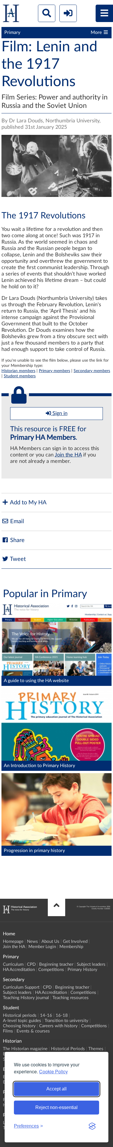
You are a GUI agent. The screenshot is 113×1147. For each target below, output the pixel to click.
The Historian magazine (25, 1049)
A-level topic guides (22, 1021)
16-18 (62, 1015)
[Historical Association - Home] (20, 911)
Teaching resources (70, 998)
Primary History (82, 969)
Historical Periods (68, 1049)
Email (16, 521)
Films (8, 1031)
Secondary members (92, 371)
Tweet (17, 559)
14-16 (46, 1015)
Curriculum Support (21, 987)
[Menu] (104, 13)
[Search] (46, 13)
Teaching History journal (26, 998)
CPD (31, 964)
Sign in (59, 413)
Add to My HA (28, 502)
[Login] (68, 13)
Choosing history (19, 1026)
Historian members (18, 371)
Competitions (51, 969)
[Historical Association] (11, 15)
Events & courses (33, 1031)
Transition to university (66, 1021)
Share (17, 540)
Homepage (13, 941)
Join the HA (68, 455)
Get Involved (75, 941)
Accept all (56, 1088)
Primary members (54, 371)
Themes (95, 1049)
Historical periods (20, 1015)
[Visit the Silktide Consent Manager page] (92, 1126)
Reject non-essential (56, 1107)
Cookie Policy (53, 1071)
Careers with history (58, 1026)
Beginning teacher (56, 964)
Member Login (42, 947)
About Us (50, 941)
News (32, 941)
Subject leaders (91, 964)
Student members (20, 376)
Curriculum (13, 964)
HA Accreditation (19, 969)
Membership (71, 947)
